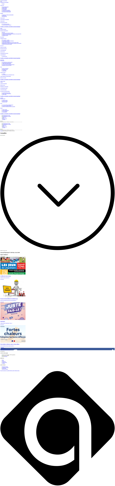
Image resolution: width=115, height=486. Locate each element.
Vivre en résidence (4, 111)
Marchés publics (12, 370)
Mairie (1, 28)
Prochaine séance (4, 56)
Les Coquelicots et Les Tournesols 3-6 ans (8, 74)
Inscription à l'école (5, 69)
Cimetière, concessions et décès (6, 34)
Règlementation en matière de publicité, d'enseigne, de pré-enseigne (11, 43)
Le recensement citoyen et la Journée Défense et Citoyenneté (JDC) (11, 33)
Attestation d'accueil (5, 35)
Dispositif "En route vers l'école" (6, 65)
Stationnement (4, 15)
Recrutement (4, 370)
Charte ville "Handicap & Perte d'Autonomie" (8, 106)
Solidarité (3, 363)
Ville (1, 1)
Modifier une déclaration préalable (7, 44)
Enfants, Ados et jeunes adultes (6, 93)
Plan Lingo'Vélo (4, 16)
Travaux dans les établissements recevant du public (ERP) (10, 42)
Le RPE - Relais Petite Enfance (6, 63)
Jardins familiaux (4, 7)
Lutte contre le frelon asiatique (6, 11)
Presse (1, 370)
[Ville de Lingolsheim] (3, 0)
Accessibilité (8, 370)
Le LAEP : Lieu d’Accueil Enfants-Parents (8, 64)
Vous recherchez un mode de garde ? (7, 62)
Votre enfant (2, 59)
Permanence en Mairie (5, 367)
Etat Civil (3, 32)
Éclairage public (4, 8)
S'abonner (5, 356)
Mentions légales (17, 370)
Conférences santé (4, 100)
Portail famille (4, 368)
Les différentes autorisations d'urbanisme (8, 40)
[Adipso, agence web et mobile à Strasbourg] (57, 485)
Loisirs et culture (2, 81)
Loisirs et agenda (4, 109)
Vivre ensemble (4, 9)
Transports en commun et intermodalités (7, 14)
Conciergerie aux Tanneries (6, 10)
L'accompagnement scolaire (6, 92)
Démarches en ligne (5, 366)
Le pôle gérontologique (5, 110)
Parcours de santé (4, 101)
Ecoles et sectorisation (5, 68)
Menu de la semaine (5, 369)
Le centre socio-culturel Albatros (6, 105)
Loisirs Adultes (4, 94)
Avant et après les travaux (5, 41)
